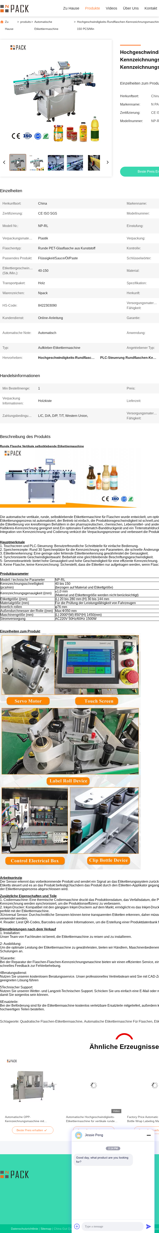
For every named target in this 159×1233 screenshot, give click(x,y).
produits (25, 21)
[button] (10, 1092)
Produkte (92, 8)
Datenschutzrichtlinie (24, 1228)
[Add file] (77, 1226)
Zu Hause (71, 8)
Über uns (131, 8)
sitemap (46, 1228)
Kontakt (151, 8)
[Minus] (148, 1135)
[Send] (148, 1226)
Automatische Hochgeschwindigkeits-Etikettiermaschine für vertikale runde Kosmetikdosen (90, 1119)
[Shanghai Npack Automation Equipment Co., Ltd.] (14, 8)
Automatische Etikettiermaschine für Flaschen (118, 1021)
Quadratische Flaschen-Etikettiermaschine (51, 1021)
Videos (111, 8)
